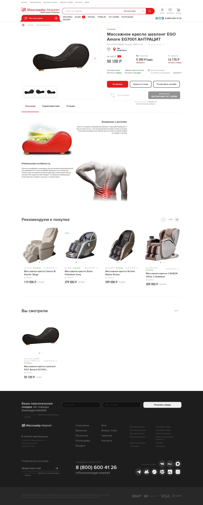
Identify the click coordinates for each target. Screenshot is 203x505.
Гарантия (107, 435)
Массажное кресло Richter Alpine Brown (120, 273)
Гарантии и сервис (66, 2)
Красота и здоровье (137, 443)
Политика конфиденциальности (34, 440)
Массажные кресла (137, 427)
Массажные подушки (138, 430)
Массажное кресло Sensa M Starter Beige (40, 273)
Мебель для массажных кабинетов (165, 438)
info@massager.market (93, 473)
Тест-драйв (113, 17)
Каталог (24, 2)
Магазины (67, 17)
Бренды (91, 17)
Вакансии (81, 430)
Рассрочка (82, 435)
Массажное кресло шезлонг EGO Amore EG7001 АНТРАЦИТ (40, 368)
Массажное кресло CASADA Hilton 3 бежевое (162, 275)
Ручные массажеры (163, 433)
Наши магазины (35, 2)
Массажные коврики (137, 437)
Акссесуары (134, 446)
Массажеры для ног (137, 433)
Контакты (78, 2)
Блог (104, 425)
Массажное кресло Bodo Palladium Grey (79, 273)
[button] (177, 220)
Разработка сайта (28, 446)
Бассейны (159, 443)
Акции (87, 2)
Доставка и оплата (50, 2)
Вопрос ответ (109, 430)
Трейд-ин (101, 17)
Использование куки (29, 443)
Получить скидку (162, 405)
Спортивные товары (163, 430)
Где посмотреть (122, 49)
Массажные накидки (163, 427)
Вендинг (67, 20)
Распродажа (127, 17)
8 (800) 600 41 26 (96, 467)
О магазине (82, 425)
